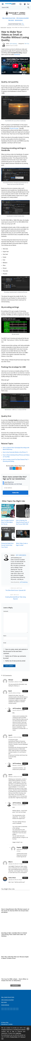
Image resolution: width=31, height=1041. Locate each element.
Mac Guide (11, 20)
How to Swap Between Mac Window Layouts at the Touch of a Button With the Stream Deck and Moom (15, 910)
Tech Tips (27, 43)
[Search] (28, 8)
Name (4, 635)
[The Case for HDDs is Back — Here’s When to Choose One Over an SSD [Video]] (15, 969)
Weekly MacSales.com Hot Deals (13, 484)
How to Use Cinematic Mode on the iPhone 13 (15, 452)
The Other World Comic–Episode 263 (15, 590)
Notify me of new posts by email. (15, 661)
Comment (5, 611)
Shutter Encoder (14, 128)
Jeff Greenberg (13, 43)
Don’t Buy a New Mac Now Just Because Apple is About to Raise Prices (15, 957)
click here (18, 1033)
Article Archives (19, 20)
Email (4, 642)
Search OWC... (5, 7)
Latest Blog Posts (9, 482)
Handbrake (17, 54)
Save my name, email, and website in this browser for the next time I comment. (15, 651)
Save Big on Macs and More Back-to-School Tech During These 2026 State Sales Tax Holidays (14, 934)
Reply (25, 680)
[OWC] (15, 13)
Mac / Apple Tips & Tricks (8, 18)
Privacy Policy (14, 1037)
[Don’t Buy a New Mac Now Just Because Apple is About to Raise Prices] (15, 947)
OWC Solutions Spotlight (22, 18)
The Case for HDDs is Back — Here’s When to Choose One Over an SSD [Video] (14, 979)
